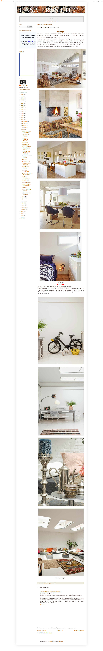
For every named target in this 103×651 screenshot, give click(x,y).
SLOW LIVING (25, 144)
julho (23, 197)
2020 (22, 107)
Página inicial (60, 630)
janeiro (24, 209)
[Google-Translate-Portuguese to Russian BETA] (57, 19)
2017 (22, 113)
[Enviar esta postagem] (54, 583)
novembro (24, 123)
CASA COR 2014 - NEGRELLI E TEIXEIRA (26, 153)
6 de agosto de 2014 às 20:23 (55, 591)
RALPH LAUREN (26, 161)
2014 (22, 119)
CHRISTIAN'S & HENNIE (26, 167)
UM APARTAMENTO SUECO (27, 156)
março (23, 205)
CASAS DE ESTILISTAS (25, 177)
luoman (50, 641)
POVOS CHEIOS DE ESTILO (26, 190)
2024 (22, 99)
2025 (22, 97)
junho (23, 199)
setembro (24, 127)
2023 (22, 101)
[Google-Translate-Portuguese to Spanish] (60, 19)
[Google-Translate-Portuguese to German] (48, 19)
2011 (22, 216)
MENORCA (24, 187)
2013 (22, 211)
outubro (24, 125)
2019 (22, 109)
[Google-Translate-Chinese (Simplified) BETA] (43, 19)
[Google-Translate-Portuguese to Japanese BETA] (53, 19)
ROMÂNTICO (25, 142)
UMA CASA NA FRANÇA (25, 135)
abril (23, 203)
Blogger (61, 641)
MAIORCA (24, 159)
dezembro (24, 121)
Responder (42, 604)
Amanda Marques (44, 591)
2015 (22, 117)
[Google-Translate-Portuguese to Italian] (50, 19)
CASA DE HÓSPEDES (25, 170)
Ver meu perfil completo (24, 89)
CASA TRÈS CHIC (48, 10)
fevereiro (24, 207)
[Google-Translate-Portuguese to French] (45, 19)
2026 (22, 95)
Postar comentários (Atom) (46, 633)
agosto (23, 129)
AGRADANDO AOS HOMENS (26, 193)
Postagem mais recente (41, 630)
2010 (22, 218)
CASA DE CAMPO (26, 182)
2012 (22, 214)
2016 (22, 115)
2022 (22, 103)
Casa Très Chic (24, 85)
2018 (22, 111)
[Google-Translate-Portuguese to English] (55, 19)
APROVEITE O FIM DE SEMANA (26, 132)
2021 (22, 105)
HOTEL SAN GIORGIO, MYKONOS (25, 139)
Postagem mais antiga (79, 630)
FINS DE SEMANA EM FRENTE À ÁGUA (26, 148)
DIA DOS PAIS (25, 180)
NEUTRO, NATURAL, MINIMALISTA (27, 174)
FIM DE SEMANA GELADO (26, 164)
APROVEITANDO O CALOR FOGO (26, 184)
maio (23, 201)
